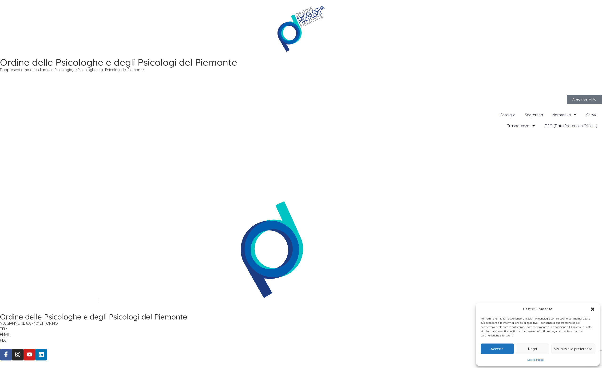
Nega (532, 349)
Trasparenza (518, 125)
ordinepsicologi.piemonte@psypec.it (42, 340)
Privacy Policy (12, 301)
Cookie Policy (535, 359)
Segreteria (534, 115)
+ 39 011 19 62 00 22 (25, 329)
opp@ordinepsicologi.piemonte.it (43, 334)
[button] (592, 309)
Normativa (561, 115)
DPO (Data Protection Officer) (571, 125)
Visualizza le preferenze (573, 349)
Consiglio (507, 115)
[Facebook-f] (6, 354)
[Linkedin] (41, 354)
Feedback (109, 301)
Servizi (591, 115)
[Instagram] (18, 354)
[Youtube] (29, 354)
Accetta (497, 349)
